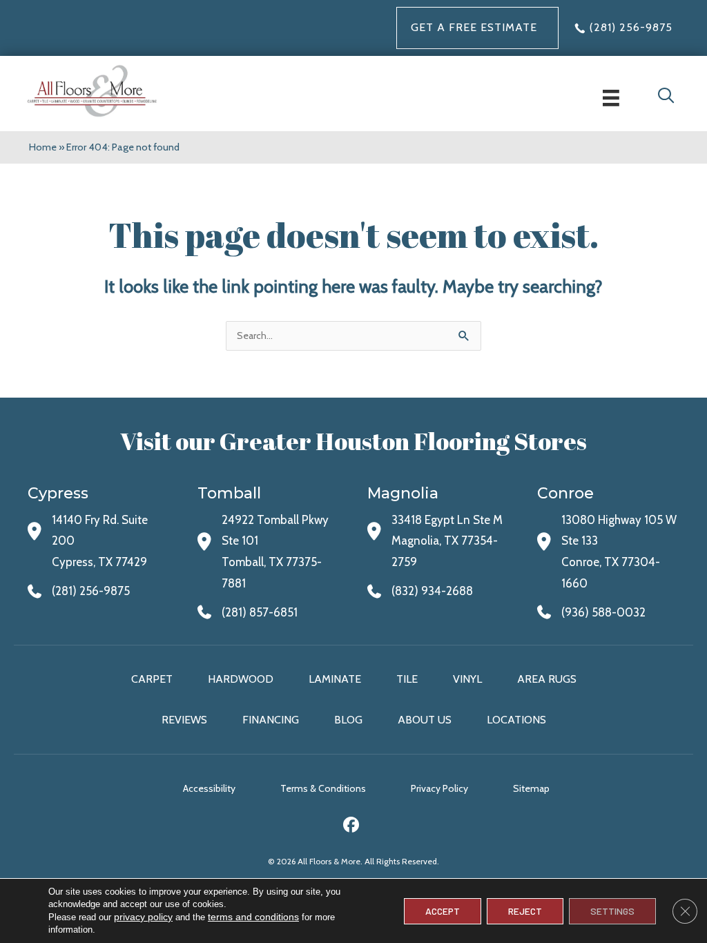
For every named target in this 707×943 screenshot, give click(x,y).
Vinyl (467, 679)
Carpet (152, 679)
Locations (516, 719)
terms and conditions (253, 916)
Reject (525, 911)
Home (43, 147)
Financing (270, 719)
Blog (348, 719)
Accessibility (209, 788)
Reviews (184, 719)
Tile (407, 679)
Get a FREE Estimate (474, 27)
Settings (612, 911)
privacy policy (143, 916)
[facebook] (352, 826)
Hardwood (240, 679)
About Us (425, 719)
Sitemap (531, 788)
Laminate (335, 679)
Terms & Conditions (323, 788)
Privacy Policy (439, 788)
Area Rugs (547, 679)
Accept (442, 911)
